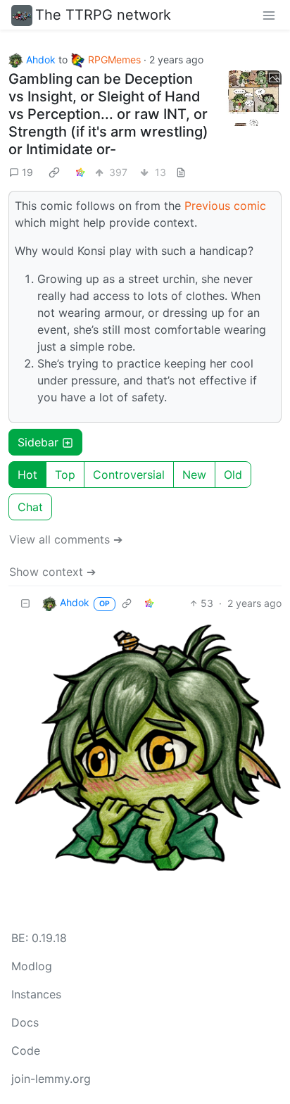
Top (65, 475)
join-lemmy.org (51, 1079)
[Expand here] (254, 98)
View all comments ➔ (65, 539)
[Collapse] (25, 603)
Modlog (31, 966)
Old (233, 475)
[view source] (181, 172)
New (194, 475)
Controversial (129, 475)
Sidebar (38, 442)
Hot (27, 475)
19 (27, 172)
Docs (25, 1022)
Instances (36, 994)
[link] (54, 171)
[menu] (269, 14)
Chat (30, 507)
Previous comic (225, 206)
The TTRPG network (103, 14)
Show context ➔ (52, 572)
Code (25, 1050)
